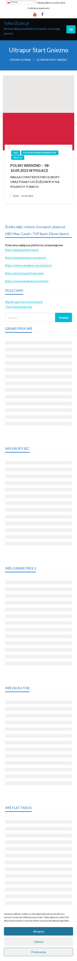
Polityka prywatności (38, 8)
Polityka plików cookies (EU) (50, 2)
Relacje (17, 157)
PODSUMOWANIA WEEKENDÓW (39, 152)
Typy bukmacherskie (18, 306)
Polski (14, 2)
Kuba (16, 195)
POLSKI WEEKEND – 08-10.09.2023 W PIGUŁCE (30, 168)
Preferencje (38, 952)
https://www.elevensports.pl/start (26, 281)
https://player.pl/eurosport (22, 249)
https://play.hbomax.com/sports (25, 257)
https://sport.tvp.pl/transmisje (24, 273)
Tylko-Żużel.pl (16, 23)
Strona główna (20, 59)
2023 (15, 152)
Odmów (38, 941)
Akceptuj (38, 931)
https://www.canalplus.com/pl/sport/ (28, 265)
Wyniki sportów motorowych (24, 302)
